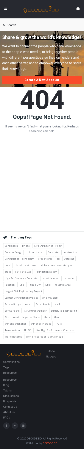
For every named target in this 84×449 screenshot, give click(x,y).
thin (56, 317)
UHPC (27, 330)
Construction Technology (19, 258)
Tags (6, 367)
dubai (8, 265)
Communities (11, 362)
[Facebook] (6, 425)
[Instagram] (23, 425)
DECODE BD (50, 443)
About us (9, 412)
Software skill (12, 310)
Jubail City (35, 284)
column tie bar (35, 252)
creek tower (45, 258)
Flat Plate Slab (23, 271)
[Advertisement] (42, 185)
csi (58, 258)
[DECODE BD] (41, 9)
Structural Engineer (35, 310)
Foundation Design (46, 271)
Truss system (12, 330)
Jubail (22, 284)
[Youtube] (15, 425)
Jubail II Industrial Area (58, 284)
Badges (51, 356)
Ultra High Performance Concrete (54, 330)
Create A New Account (42, 80)
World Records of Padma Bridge (44, 336)
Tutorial (50, 351)
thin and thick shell (15, 323)
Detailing (69, 258)
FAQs (6, 417)
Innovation (69, 278)
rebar (28, 304)
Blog (6, 385)
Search (11, 25)
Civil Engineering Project (48, 245)
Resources (10, 372)
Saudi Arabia (43, 304)
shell (57, 304)
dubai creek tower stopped (57, 265)
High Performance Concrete (21, 278)
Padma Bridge (13, 304)
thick (47, 317)
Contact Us (10, 406)
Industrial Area (50, 278)
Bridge (26, 245)
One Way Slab (50, 297)
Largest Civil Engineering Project (23, 291)
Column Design (13, 252)
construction (70, 252)
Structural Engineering (64, 310)
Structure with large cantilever (22, 317)
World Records (13, 336)
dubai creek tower (26, 265)
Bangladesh (11, 245)
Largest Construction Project (21, 297)
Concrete (53, 252)
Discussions (11, 396)
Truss (58, 323)
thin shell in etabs (41, 323)
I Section (10, 284)
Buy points (9, 401)
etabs (8, 271)
